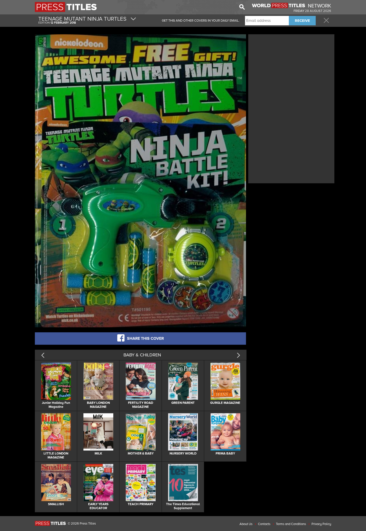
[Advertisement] (291, 70)
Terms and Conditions (291, 524)
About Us (246, 524)
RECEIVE (302, 20)
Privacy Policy (321, 524)
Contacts (264, 524)
